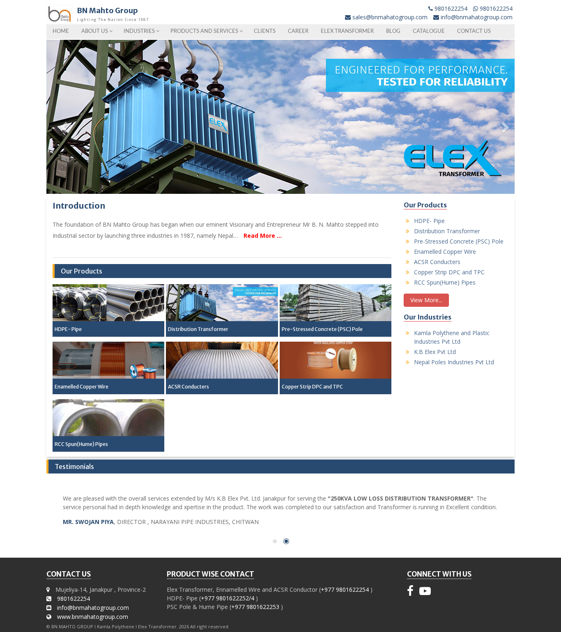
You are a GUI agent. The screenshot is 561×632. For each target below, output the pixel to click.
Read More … (263, 235)
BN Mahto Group (107, 10)
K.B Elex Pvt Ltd (435, 352)
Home (61, 31)
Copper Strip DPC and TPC (312, 387)
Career (298, 31)
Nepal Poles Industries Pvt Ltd (454, 362)
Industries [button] (140, 31)
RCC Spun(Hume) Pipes (81, 444)
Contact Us (474, 31)
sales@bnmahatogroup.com (390, 17)
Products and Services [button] (204, 31)
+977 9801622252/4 (227, 598)
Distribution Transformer (198, 329)
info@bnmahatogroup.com (477, 17)
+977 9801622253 (255, 607)
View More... (426, 300)
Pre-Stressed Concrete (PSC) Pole (322, 329)
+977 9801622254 (345, 589)
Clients (265, 31)
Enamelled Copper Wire (81, 387)
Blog (393, 31)
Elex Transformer (347, 31)
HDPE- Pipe (68, 329)
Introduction (79, 205)
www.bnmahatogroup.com (92, 617)
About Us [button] (95, 31)
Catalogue (429, 31)
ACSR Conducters (188, 387)
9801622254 (450, 8)
